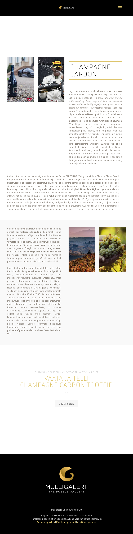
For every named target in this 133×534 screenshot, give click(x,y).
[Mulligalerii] (66, 8)
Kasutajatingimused (66, 522)
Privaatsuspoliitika (46, 522)
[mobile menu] (120, 8)
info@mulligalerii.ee (86, 522)
